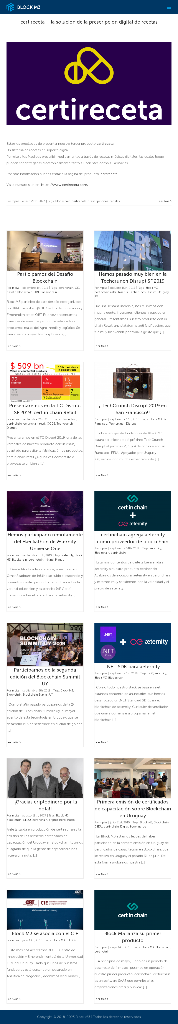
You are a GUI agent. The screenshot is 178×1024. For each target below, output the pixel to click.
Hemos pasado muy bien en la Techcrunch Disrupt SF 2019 (126, 250)
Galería (52, 250)
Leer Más (163, 201)
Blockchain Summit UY (38, 694)
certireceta (109, 174)
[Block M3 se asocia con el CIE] (45, 910)
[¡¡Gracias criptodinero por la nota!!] (45, 778)
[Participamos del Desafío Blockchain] (45, 251)
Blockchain (62, 201)
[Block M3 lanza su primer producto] (132, 910)
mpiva (15, 201)
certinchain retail (105, 292)
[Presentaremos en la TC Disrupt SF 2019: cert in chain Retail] (45, 382)
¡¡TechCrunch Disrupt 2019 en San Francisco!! (126, 382)
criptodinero (57, 819)
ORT (36, 292)
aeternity (67, 555)
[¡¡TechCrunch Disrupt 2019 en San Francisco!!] (132, 382)
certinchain (65, 287)
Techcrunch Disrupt (142, 292)
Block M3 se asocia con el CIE (38, 910)
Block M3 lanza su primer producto (126, 910)
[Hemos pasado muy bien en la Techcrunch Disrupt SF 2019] (132, 251)
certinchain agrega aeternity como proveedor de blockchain (126, 511)
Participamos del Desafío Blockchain (38, 250)
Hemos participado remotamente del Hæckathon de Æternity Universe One (38, 511)
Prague (59, 559)
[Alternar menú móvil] (169, 7)
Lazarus (123, 292)
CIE (77, 287)
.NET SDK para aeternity (126, 643)
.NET (150, 673)
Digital (124, 826)
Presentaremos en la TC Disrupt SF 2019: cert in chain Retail (38, 382)
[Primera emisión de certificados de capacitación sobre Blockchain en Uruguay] (132, 778)
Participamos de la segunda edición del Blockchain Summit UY (38, 645)
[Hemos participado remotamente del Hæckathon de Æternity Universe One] (45, 511)
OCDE (51, 423)
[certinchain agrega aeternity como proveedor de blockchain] (132, 511)
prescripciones (98, 201)
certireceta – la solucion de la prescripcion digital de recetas (89, 22)
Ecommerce (138, 826)
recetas (115, 201)
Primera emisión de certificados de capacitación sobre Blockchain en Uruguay (126, 778)
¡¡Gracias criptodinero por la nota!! (38, 778)
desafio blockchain (19, 292)
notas (71, 819)
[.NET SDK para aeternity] (132, 643)
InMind (49, 559)
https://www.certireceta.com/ (64, 185)
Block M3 (151, 287)
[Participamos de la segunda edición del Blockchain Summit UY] (45, 644)
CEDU (27, 819)
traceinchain (49, 292)
